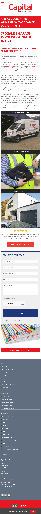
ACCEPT (33, 511)
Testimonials (5, 428)
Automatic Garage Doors (9, 370)
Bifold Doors (5, 382)
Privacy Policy (5, 443)
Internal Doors (6, 378)
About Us (4, 422)
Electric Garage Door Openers (10, 372)
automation (19, 87)
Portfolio (4, 425)
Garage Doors (6, 367)
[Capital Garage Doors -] (20, 8)
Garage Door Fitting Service (9, 384)
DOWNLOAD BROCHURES (20, 350)
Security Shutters (6, 396)
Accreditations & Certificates (10, 449)
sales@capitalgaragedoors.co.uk (10, 479)
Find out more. (23, 511)
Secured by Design (7, 405)
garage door (33, 98)
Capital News (5, 434)
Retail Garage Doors (7, 446)
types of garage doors (12, 66)
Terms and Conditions (8, 437)
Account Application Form (9, 440)
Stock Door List (6, 387)
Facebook (2, 495)
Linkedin (9, 495)
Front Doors (5, 376)
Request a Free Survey (8, 408)
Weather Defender (7, 399)
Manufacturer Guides (8, 416)
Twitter (5, 495)
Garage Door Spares (7, 402)
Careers (4, 431)
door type (20, 83)
